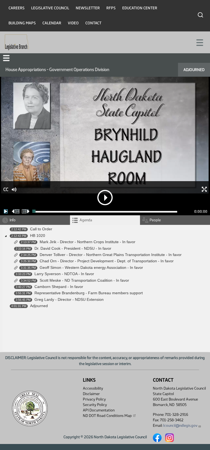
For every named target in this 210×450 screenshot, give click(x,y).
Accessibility (93, 388)
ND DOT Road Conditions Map (107, 415)
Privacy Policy (94, 399)
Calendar (51, 23)
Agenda (86, 220)
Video (73, 23)
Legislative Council (50, 8)
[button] (6, 58)
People (155, 220)
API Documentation (99, 410)
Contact (93, 23)
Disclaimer (91, 394)
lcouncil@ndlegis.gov (180, 425)
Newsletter (88, 8)
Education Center (139, 8)
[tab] (105, 220)
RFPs (111, 8)
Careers (16, 8)
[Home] (17, 42)
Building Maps (22, 23)
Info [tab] (13, 220)
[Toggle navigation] (199, 42)
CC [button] (5, 189)
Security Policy (95, 404)
